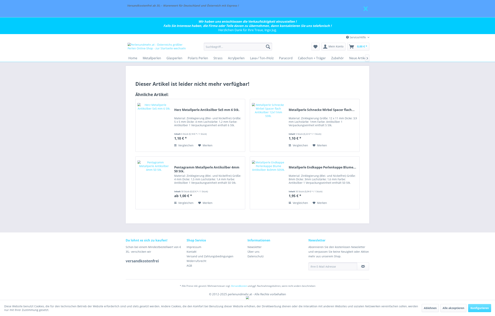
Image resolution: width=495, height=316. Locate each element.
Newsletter (255, 247)
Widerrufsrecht (196, 261)
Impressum (194, 247)
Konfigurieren (479, 308)
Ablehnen (430, 308)
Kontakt (191, 251)
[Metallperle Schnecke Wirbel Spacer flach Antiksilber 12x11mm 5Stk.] (268, 125)
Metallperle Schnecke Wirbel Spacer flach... (322, 110)
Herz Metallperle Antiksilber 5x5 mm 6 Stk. (207, 110)
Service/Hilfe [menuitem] (358, 37)
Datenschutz (256, 256)
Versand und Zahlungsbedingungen (210, 256)
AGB (189, 265)
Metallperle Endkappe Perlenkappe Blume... (322, 167)
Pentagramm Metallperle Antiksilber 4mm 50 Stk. (206, 169)
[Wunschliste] (315, 47)
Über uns (253, 251)
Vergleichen (186, 145)
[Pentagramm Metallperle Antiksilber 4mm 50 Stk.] (153, 183)
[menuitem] (238, 47)
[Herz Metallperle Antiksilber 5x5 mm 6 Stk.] (153, 125)
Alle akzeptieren (453, 308)
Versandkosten (239, 286)
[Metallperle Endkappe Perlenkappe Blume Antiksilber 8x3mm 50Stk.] (268, 183)
